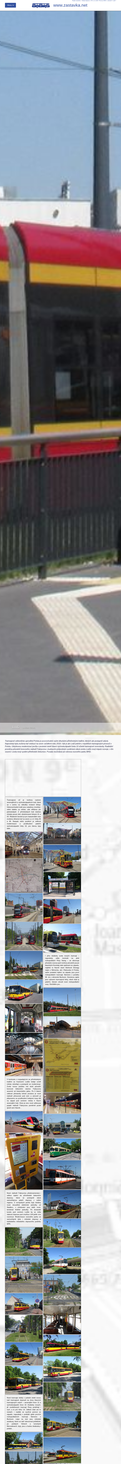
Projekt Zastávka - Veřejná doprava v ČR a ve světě (85, 0)
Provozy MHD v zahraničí (105, 0)
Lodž (114, 0)
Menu (9, 5)
